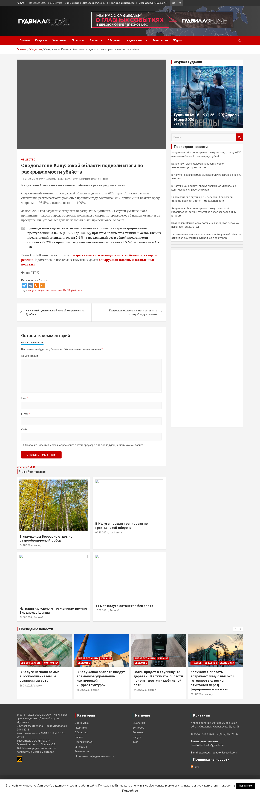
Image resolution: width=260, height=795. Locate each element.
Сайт (24, 429)
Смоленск (139, 722)
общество (43, 290)
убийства (76, 290)
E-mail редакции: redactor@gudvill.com (214, 752)
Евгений (39, 617)
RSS (196, 767)
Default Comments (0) (32, 342)
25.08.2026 (83, 689)
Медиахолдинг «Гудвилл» (152, 3)
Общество (114, 40)
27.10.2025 (25, 545)
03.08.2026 (180, 123)
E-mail (25, 414)
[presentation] (235, 629)
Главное (106, 658)
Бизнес (94, 40)
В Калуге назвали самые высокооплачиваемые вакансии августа (40, 676)
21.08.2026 (196, 694)
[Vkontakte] (30, 285)
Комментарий (29, 355)
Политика (78, 40)
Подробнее (130, 790)
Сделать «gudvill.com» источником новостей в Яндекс (77, 178)
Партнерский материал (122, 3)
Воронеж (138, 732)
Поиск (239, 137)
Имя (24, 398)
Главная (24, 40)
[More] (42, 285)
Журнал (178, 40)
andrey (40, 178)
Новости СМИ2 (26, 467)
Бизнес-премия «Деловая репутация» (85, 3)
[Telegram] (24, 285)
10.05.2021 (101, 610)
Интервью (81, 746)
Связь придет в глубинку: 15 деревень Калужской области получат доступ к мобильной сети (158, 678)
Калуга (20, 3)
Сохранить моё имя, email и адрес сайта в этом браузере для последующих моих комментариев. (84, 445)
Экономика (59, 40)
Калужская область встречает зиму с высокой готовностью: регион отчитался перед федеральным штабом (203, 212)
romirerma (116, 532)
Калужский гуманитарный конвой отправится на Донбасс (55, 312)
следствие (56, 290)
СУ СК (66, 290)
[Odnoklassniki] (36, 285)
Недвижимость (137, 40)
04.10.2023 (101, 532)
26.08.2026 (26, 685)
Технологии (160, 40)
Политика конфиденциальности (94, 756)
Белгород (138, 727)
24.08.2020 (25, 617)
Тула (135, 742)
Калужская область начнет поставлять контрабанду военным (133, 312)
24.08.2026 (140, 689)
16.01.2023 (27, 178)
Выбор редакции (31, 663)
